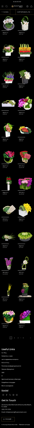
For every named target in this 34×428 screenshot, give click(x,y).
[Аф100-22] (9, 23)
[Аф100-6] (9, 50)
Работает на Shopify (24, 424)
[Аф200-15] (25, 210)
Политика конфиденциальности (11, 366)
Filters (5, 12)
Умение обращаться (8, 369)
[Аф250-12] (25, 316)
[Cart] (31, 6)
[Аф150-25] (25, 103)
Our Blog (4, 353)
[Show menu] (2, 6)
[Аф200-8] (9, 236)
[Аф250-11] (9, 316)
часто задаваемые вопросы (10, 359)
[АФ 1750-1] (25, 156)
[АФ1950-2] (9, 210)
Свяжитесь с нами (7, 356)
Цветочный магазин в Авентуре (11, 379)
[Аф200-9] (25, 236)
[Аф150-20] (9, 77)
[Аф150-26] (9, 130)
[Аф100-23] (25, 23)
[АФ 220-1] (25, 263)
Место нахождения (7, 386)
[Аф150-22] (9, 103)
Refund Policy (5, 362)
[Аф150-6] (25, 130)
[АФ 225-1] (9, 290)
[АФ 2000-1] (9, 263)
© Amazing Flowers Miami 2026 (9, 424)
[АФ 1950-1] (25, 183)
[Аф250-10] (25, 290)
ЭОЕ (3, 372)
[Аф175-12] (9, 156)
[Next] (28, 338)
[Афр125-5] (9, 183)
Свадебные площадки (8, 382)
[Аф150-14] (25, 50)
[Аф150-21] (25, 77)
